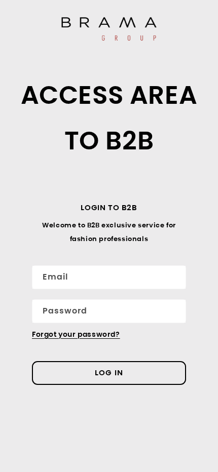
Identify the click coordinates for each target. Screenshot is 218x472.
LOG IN (109, 372)
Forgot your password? (76, 334)
